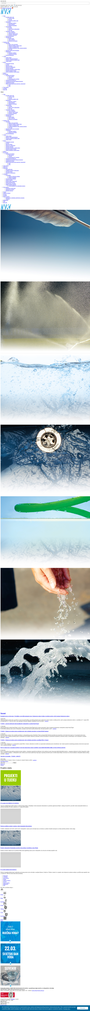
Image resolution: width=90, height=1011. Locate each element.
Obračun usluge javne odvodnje (12, 50)
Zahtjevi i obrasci (6, 193)
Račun (4, 62)
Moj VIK (5, 89)
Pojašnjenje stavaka (10, 63)
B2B (4, 201)
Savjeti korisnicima (10, 36)
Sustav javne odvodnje (13, 44)
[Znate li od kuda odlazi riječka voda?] (10, 942)
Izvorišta (10, 27)
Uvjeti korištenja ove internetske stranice (16, 186)
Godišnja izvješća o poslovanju (12, 170)
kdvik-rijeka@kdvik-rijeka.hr (38, 990)
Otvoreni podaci (9, 171)
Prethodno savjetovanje (10, 188)
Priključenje (8, 21)
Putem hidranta (11, 24)
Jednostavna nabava (10, 189)
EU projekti (5, 74)
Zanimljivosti (8, 37)
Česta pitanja (5, 87)
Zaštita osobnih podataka (11, 184)
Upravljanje (8, 175)
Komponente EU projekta (13, 79)
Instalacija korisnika (12, 25)
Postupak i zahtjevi (12, 23)
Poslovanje (5, 168)
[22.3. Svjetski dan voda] (10, 964)
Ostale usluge (8, 61)
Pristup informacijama (10, 182)
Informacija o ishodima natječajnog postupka (15, 197)
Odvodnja (8, 43)
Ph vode (10, 19)
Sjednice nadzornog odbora (14, 176)
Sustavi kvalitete (9, 180)
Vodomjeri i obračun (10, 31)
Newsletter (4, 761)
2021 (9, 86)
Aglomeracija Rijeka (10, 75)
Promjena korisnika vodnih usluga (13, 69)
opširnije (46, 721)
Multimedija (5, 200)
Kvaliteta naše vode (10, 17)
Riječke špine (11, 38)
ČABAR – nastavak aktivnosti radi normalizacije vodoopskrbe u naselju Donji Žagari (20, 723)
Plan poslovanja (9, 169)
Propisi (4, 191)
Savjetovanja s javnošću (11, 183)
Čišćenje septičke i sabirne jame (15, 45)
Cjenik (4, 56)
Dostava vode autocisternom (12, 58)
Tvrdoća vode (11, 18)
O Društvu (5, 174)
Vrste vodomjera (11, 32)
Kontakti (5, 88)
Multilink (13, 999)
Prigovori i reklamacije (10, 67)
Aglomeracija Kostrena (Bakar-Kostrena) (14, 81)
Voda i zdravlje (11, 39)
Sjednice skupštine (12, 177)
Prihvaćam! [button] (82, 1008)
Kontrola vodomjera (12, 35)
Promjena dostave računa (11, 70)
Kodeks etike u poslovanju (11, 181)
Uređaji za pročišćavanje (13, 46)
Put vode (10, 30)
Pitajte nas (5, 166)
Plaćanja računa (9, 65)
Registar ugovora (9, 190)
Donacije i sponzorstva (10, 172)
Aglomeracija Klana (10, 82)
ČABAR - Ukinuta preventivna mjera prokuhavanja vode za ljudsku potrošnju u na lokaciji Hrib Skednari (24, 731)
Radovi (4, 73)
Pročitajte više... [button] (66, 1008)
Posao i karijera (6, 196)
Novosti (4, 194)
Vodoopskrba (8, 26)
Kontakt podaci (4, 1005)
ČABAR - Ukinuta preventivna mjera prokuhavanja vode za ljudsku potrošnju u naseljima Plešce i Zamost (24, 740)
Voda (4, 16)
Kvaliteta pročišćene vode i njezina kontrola (17, 48)
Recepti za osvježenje (12, 40)
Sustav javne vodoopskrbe (13, 29)
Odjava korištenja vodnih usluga (12, 71)
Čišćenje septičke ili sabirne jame (13, 60)
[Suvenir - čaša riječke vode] (10, 987)
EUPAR (10, 77)
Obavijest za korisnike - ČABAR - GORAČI (10, 756)
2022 (9, 84)
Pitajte (3, 764)
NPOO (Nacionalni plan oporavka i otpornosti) (15, 83)
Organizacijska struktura (11, 178)
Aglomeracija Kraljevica (11, 80)
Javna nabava (6, 187)
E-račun (7, 64)
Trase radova (11, 76)
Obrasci (2, 765)
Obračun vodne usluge (13, 33)
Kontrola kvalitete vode (13, 20)
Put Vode (10, 49)
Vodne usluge (8, 57)
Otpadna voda (6, 42)
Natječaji (7, 199)
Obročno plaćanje (9, 68)
